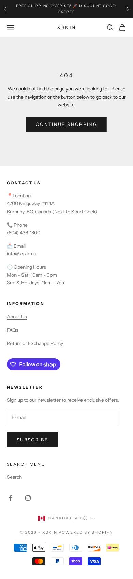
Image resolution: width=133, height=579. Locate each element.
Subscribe (32, 439)
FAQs (12, 330)
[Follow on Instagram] (28, 498)
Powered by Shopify (86, 532)
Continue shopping (66, 124)
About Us (17, 317)
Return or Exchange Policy (35, 343)
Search (14, 477)
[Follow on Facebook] (10, 498)
